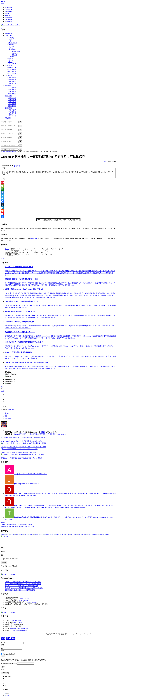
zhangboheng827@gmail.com (19, 628)
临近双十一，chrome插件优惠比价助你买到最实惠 (21, 586)
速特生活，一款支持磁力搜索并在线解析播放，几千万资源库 (21, 458)
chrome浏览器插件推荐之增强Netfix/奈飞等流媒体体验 (23, 584)
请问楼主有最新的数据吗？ (27, 484)
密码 (2, 645)
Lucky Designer (19, 622)
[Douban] (58, 189)
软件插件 (13, 151)
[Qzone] (58, 192)
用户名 (3, 643)
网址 (2, 555)
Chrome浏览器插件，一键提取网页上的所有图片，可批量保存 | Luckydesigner (40, 434)
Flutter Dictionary (24, 600)
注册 (3, 2)
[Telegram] (58, 195)
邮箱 (3, 551)
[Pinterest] (58, 213)
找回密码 (10, 638)
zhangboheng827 (15, 620)
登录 (2, 4)
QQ (2, 558)
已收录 (106, 161)
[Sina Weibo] (58, 182)
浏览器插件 (8, 418)
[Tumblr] (58, 204)
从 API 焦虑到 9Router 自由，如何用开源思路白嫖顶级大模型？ (22, 441)
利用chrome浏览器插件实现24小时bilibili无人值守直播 (23, 582)
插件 (36, 238)
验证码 (3, 648)
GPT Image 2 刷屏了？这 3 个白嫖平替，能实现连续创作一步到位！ (23, 447)
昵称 (3, 548)
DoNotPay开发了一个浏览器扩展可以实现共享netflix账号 (24, 588)
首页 (2, 151)
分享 (2, 391)
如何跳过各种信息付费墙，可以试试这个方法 (20, 590)
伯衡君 (43, 432)
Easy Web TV (24, 598)
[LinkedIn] (58, 207)
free (6, 415)
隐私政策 (8, 118)
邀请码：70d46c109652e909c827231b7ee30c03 (30, 474)
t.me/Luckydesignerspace (19, 630)
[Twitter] (58, 198)
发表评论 (16, 166)
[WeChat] (58, 186)
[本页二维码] (7, 695)
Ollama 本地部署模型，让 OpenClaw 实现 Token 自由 (18, 452)
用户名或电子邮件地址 (8, 663)
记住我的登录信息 (9, 654)
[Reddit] (58, 210)
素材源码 (7, 151)
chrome (32, 238)
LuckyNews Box (31, 602)
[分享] (58, 216)
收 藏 (2, 258)
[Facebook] (58, 201)
